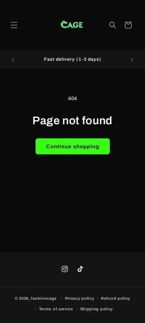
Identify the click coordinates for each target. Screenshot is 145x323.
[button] (14, 25)
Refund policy (115, 298)
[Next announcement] (132, 59)
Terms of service (56, 309)
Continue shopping (72, 146)
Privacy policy (79, 298)
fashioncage (44, 298)
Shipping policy (96, 309)
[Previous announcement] (13, 59)
